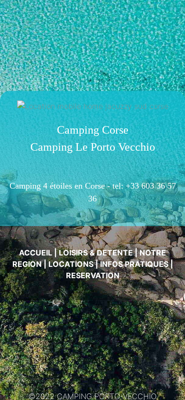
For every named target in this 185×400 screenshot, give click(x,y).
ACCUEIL (35, 252)
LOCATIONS (70, 264)
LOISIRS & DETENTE (96, 252)
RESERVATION (93, 275)
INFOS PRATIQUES (134, 264)
